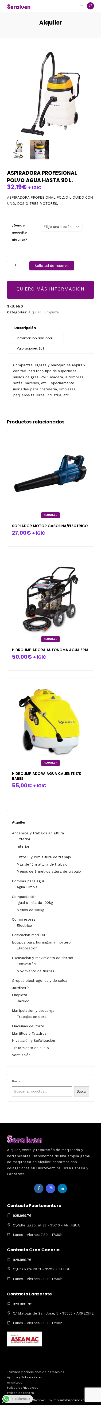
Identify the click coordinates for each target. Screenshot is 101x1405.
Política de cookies (20, 1393)
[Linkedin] (62, 1188)
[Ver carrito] (90, 5)
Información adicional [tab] (35, 338)
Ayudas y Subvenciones (24, 1377)
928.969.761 (23, 1215)
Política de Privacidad (23, 1388)
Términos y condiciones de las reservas (35, 1372)
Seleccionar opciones (51, 539)
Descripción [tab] (25, 327)
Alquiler (34, 312)
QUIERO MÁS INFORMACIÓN (50, 289)
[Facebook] (38, 1188)
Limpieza (51, 312)
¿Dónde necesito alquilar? (19, 232)
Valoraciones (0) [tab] (30, 348)
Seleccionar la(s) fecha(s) (50, 663)
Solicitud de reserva (52, 266)
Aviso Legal (15, 1382)
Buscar (17, 1081)
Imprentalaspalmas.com (71, 1400)
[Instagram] (50, 1188)
